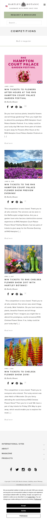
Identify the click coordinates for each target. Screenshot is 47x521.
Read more (8, 143)
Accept (23, 505)
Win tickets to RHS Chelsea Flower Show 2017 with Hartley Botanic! (22, 282)
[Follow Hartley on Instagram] (23, 470)
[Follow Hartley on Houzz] (36, 470)
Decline (23, 511)
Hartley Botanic (12, 102)
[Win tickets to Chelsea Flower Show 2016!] (23, 351)
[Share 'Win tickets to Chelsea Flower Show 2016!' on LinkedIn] (21, 383)
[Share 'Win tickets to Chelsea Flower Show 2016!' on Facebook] (8, 383)
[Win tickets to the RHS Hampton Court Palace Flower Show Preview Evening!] (23, 164)
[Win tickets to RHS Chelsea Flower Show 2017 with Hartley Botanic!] (23, 259)
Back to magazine (23, 41)
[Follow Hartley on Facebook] (11, 470)
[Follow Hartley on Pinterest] (30, 470)
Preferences (24, 516)
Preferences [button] (37, 499)
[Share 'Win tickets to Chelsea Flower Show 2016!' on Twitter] (12, 383)
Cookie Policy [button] (31, 497)
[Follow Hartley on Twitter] (17, 470)
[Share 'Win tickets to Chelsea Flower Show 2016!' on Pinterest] (17, 383)
